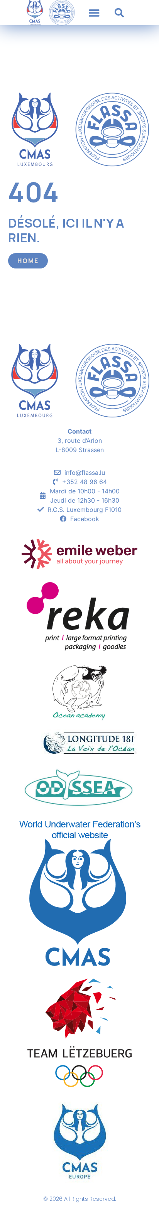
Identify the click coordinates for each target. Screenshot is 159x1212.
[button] (94, 12)
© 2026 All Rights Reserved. (79, 1199)
